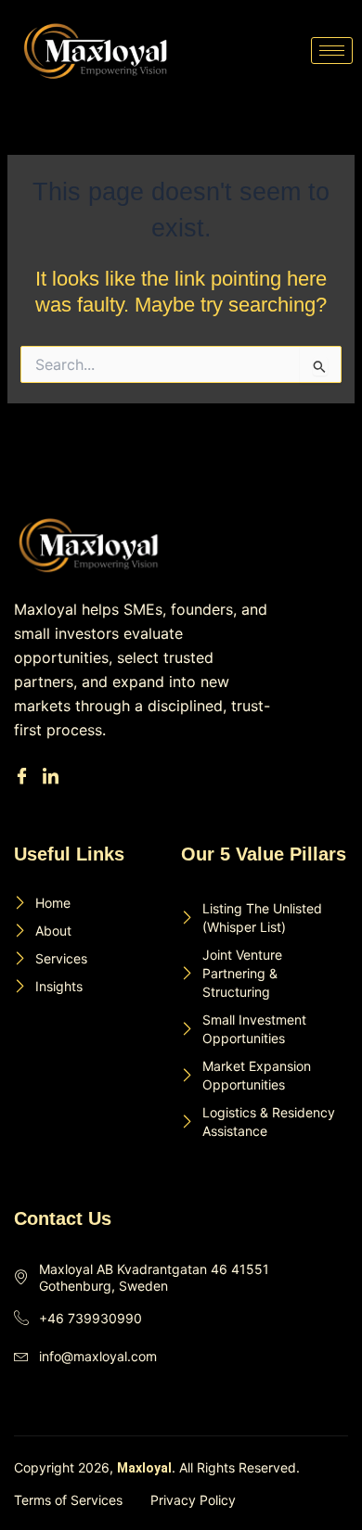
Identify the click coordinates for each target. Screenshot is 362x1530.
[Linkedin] (53, 777)
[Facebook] (24, 777)
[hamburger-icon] (332, 50)
